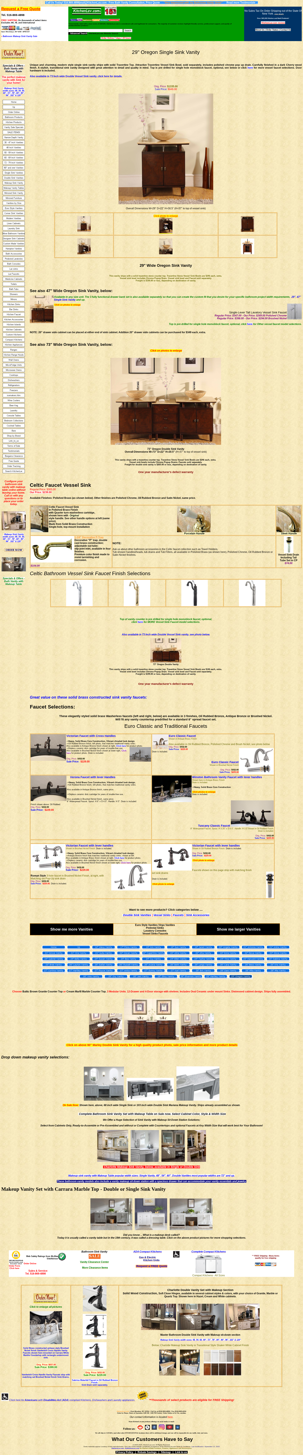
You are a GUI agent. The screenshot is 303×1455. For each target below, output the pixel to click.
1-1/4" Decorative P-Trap (89, 537)
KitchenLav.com (123, 1411)
